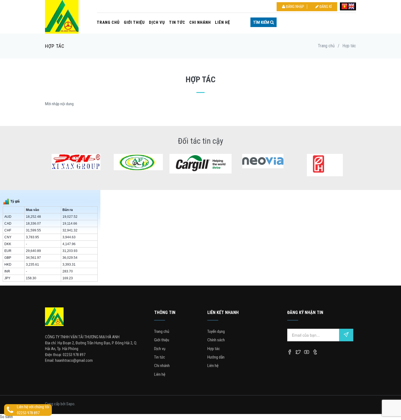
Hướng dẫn (216, 357)
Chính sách (216, 339)
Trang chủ (108, 22)
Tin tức (177, 22)
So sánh (6, 416)
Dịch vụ (157, 22)
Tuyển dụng (216, 331)
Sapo (70, 403)
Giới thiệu (134, 22)
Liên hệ (222, 22)
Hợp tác (213, 348)
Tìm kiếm (261, 22)
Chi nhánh (200, 22)
